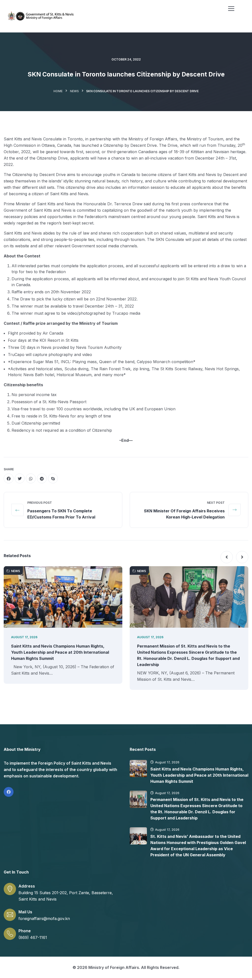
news (74, 91)
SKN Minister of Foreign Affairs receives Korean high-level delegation (184, 513)
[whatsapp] (31, 478)
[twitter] (20, 478)
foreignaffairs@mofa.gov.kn (44, 918)
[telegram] (42, 478)
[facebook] (9, 478)
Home (58, 91)
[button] (226, 557)
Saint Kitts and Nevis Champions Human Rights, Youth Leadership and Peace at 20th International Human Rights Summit (60, 652)
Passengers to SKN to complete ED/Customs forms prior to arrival (61, 513)
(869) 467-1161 (32, 937)
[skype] (53, 478)
